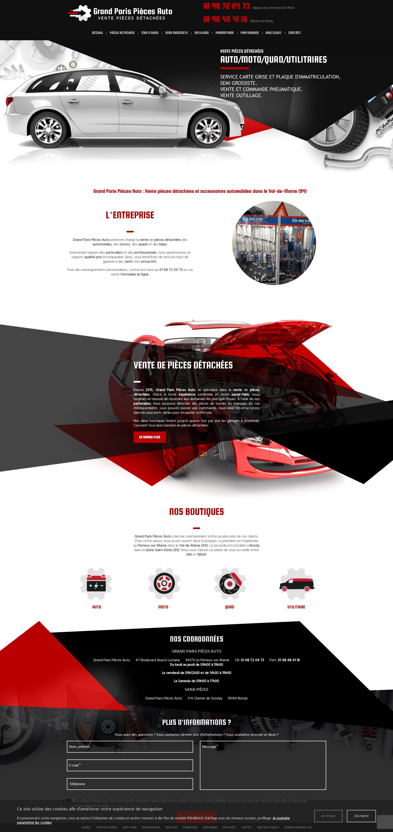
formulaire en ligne (134, 274)
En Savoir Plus (149, 437)
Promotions (225, 33)
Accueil (97, 33)
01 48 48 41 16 (225, 19)
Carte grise (150, 33)
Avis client (274, 33)
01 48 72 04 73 (226, 6)
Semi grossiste (176, 33)
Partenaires (250, 33)
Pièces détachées (122, 33)
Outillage (202, 33)
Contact (294, 33)
